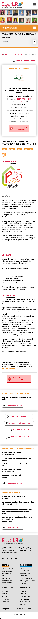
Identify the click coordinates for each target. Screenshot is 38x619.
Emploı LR (25, 588)
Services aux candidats (7, 572)
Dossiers (23, 576)
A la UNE (23, 583)
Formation (26, 565)
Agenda (5, 594)
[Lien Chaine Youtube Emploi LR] (16, 559)
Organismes (25, 573)
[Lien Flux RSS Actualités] (3, 559)
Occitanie (6, 601)
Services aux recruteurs (7, 582)
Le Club (23, 594)
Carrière (5, 576)
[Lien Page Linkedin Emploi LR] (7, 559)
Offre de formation (24, 569)
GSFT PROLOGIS (8, 368)
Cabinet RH (6, 578)
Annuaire (5, 599)
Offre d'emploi (8, 568)
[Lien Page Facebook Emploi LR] (11, 559)
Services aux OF (26, 578)
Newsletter (25, 599)
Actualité (7, 588)
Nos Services (25, 601)
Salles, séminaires (27, 581)
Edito (4, 596)
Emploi (7, 54)
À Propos (23, 591)
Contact (23, 604)
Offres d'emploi (18, 54)
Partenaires (25, 596)
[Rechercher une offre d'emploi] (34, 42)
